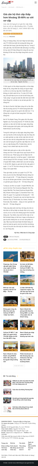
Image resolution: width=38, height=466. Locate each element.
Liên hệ (3, 457)
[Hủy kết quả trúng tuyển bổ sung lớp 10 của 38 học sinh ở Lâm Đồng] (7, 400)
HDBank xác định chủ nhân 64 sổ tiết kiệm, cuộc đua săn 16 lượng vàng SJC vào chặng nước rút (23, 382)
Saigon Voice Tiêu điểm (16, 33)
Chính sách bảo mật (14, 455)
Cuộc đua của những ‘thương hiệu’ (22, 389)
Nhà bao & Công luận (14, 236)
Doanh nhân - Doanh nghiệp (27, 260)
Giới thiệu (4, 455)
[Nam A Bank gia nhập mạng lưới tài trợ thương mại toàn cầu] (27, 325)
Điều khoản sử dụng (28, 455)
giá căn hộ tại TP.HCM (12, 239)
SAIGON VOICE (6, 421)
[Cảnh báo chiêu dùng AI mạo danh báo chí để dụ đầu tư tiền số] (7, 409)
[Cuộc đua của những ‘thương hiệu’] (7, 392)
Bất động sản (7, 33)
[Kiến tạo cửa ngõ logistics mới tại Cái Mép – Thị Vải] (10, 280)
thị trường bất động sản (25, 239)
